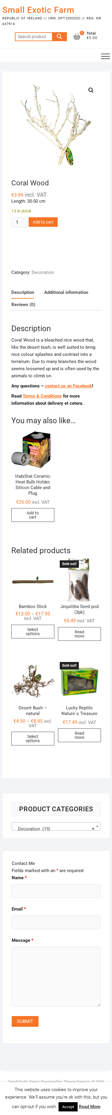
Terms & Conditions (42, 396)
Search (59, 36)
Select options (33, 631)
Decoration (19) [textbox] (54, 829)
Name (19, 877)
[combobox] (56, 826)
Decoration (43, 272)
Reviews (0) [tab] (23, 304)
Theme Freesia (76, 1082)
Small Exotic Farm (38, 10)
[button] (91, 90)
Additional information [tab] (66, 292)
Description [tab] (22, 292)
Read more (79, 633)
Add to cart (43, 222)
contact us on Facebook (68, 386)
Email (19, 909)
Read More (89, 1106)
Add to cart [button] (33, 515)
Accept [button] (68, 1107)
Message (22, 940)
